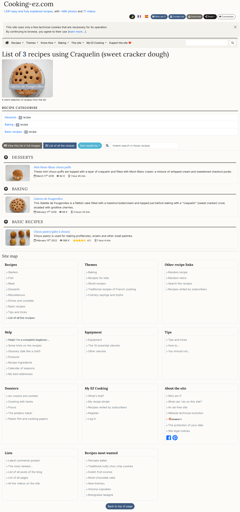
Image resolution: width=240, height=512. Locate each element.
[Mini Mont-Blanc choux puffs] (27, 93)
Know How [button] (47, 42)
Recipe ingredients (20, 362)
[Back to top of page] (6, 157)
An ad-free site (177, 407)
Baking (9, 124)
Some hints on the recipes (25, 345)
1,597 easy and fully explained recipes (28, 11)
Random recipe (177, 272)
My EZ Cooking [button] (95, 42)
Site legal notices (179, 431)
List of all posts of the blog (25, 472)
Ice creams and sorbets (23, 395)
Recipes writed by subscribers (187, 289)
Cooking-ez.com (29, 4)
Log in (92, 418)
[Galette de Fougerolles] (21, 93)
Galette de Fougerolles (48, 199)
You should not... (179, 351)
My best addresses (20, 374)
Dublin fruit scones (100, 472)
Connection (227, 16)
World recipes (97, 283)
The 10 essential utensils (104, 345)
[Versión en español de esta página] (146, 16)
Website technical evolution (185, 413)
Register (93, 413)
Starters (13, 272)
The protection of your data (185, 425)
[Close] (235, 27)
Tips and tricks (17, 312)
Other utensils (97, 351)
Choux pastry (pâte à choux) (52, 231)
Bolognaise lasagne (100, 494)
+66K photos (68, 11)
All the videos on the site (24, 483)
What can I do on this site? (185, 401)
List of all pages (18, 477)
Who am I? (160, 16)
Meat (11, 283)
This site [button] (76, 42)
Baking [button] (62, 42)
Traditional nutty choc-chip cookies (110, 466)
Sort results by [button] (89, 145)
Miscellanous (16, 295)
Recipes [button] (16, 42)
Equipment (95, 339)
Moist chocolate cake (101, 477)
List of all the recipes (61, 145)
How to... (174, 345)
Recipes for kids (98, 278)
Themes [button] (31, 42)
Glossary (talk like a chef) (24, 351)
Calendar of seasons (21, 368)
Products (13, 357)
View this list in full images (23, 145)
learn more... (77, 31)
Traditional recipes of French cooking (112, 289)
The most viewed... (20, 466)
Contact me (178, 16)
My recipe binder (99, 401)
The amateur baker (20, 413)
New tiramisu (96, 483)
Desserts (10, 117)
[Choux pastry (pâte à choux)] (33, 93)
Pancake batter (97, 460)
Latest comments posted (24, 460)
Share (210, 16)
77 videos (89, 11)
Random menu (177, 278)
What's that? (96, 395)
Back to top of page (120, 506)
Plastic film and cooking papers (28, 418)
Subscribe (195, 16)
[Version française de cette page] (139, 16)
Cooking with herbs (20, 401)
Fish (11, 278)
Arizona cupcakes (99, 489)
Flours (12, 407)
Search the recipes (180, 283)
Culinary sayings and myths (105, 295)
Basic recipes (13, 131)
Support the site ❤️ (120, 42)
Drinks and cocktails (21, 300)
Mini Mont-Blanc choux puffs (27, 84)
